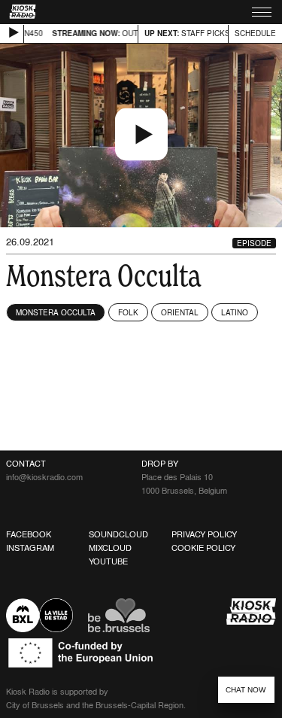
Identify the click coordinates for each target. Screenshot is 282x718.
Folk (128, 312)
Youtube (108, 561)
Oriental (180, 312)
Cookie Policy (203, 548)
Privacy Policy (204, 534)
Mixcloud (110, 548)
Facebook (28, 534)
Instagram (30, 548)
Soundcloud (118, 534)
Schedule (255, 33)
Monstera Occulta (56, 312)
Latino (234, 312)
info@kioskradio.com (44, 477)
